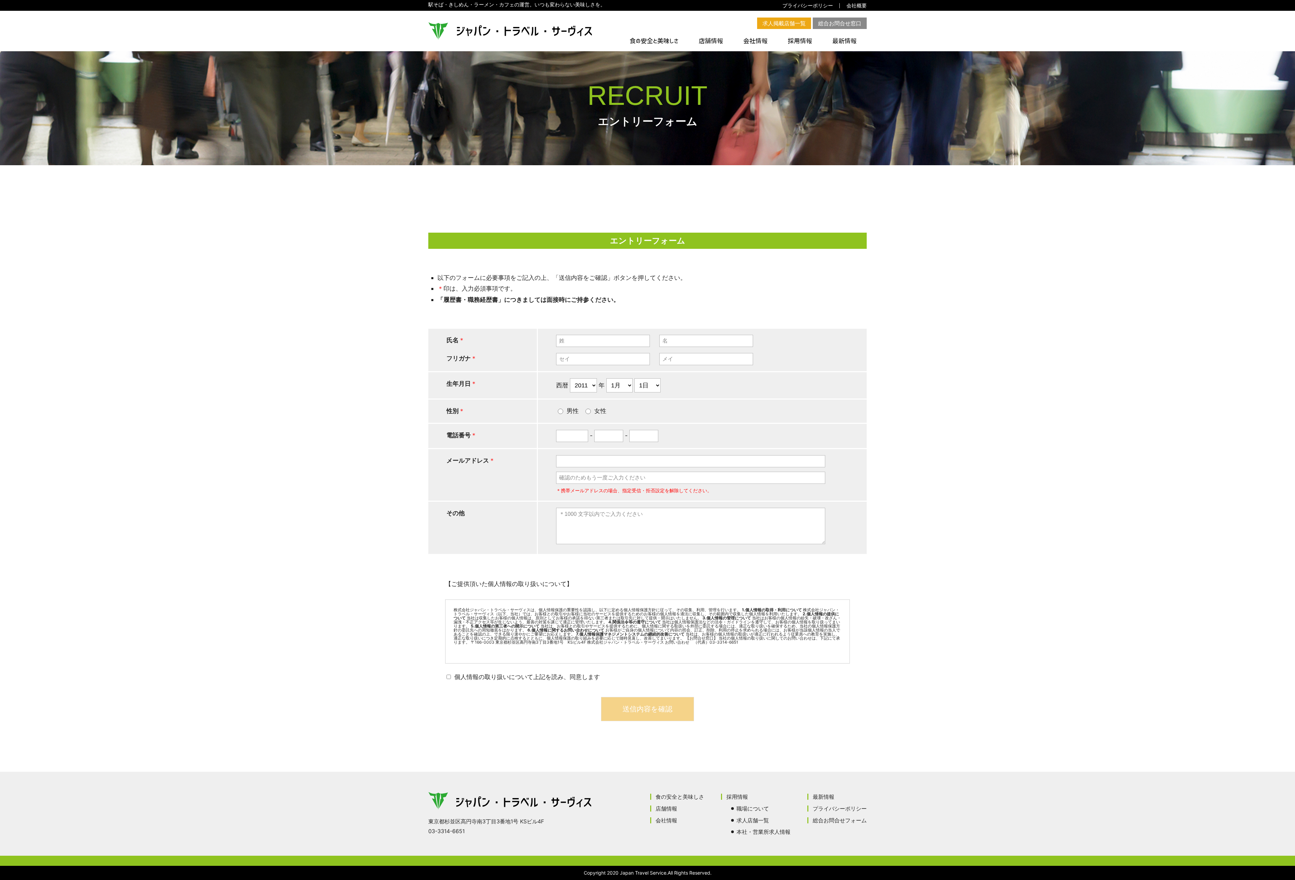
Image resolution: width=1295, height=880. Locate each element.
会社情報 (755, 41)
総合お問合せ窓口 (839, 23)
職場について (753, 808)
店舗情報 (711, 41)
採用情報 (800, 41)
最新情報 (844, 41)
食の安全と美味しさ (654, 41)
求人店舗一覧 (753, 820)
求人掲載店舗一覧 (784, 23)
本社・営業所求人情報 (763, 831)
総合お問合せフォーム (840, 820)
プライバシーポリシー (807, 5)
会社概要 (856, 5)
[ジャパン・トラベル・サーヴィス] (510, 31)
